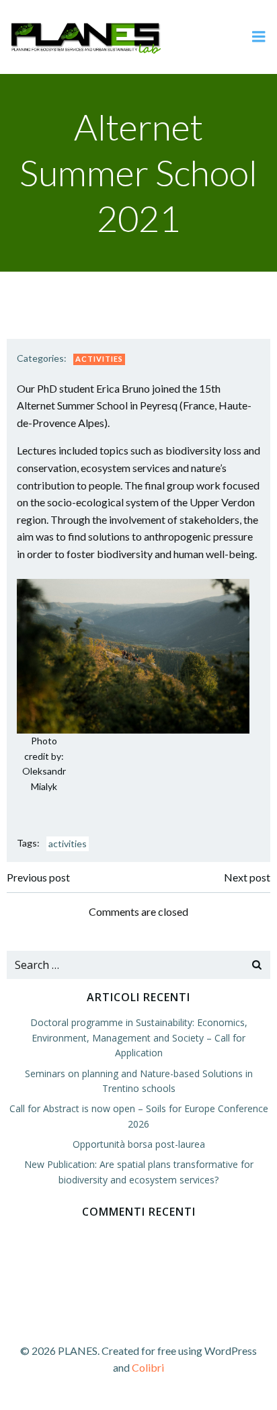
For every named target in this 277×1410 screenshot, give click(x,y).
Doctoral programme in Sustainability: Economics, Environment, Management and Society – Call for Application (138, 1037)
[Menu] (258, 37)
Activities (99, 358)
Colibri (148, 1367)
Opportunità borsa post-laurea (139, 1144)
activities (67, 843)
